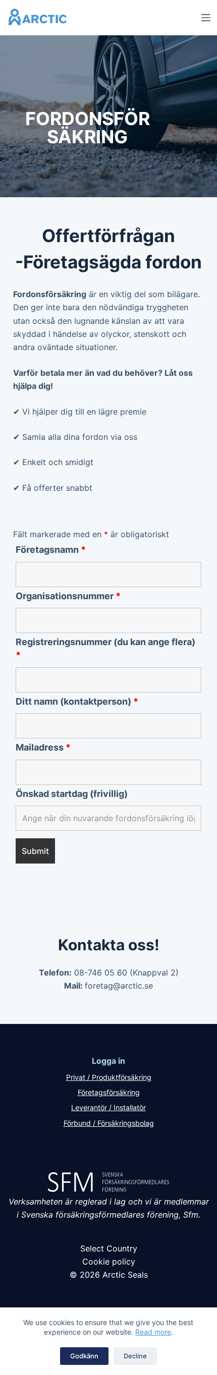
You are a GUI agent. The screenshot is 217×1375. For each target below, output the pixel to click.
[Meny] (205, 17)
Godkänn (84, 1356)
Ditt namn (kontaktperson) (77, 701)
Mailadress (43, 747)
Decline (135, 1356)
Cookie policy (108, 1261)
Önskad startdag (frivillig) (72, 793)
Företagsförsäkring (109, 1092)
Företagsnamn (51, 549)
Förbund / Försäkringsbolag (109, 1123)
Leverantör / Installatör (108, 1107)
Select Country (108, 1248)
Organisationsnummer (68, 596)
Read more (153, 1332)
